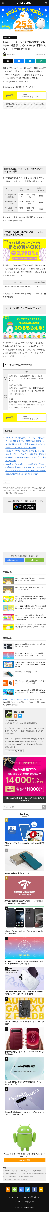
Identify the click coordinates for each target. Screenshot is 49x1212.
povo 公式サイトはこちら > (31, 95)
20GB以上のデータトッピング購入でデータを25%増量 (23, 1171)
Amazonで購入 (24, 1160)
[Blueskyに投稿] (19, 61)
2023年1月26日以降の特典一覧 (16, 1180)
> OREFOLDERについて (17, 1197)
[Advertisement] (24, 136)
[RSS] (8, 1189)
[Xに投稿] (8, 61)
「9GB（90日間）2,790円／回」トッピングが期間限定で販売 (25, 1174)
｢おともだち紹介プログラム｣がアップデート (20, 1177)
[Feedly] (14, 1189)
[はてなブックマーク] (30, 61)
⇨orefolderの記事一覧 (14, 751)
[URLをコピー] (41, 61)
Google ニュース (15, 560)
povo (7, 482)
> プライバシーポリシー (24, 1201)
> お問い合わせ (34, 1197)
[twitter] (27, 1189)
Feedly (36, 560)
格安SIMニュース (10, 37)
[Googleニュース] (21, 1189)
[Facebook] (34, 1189)
